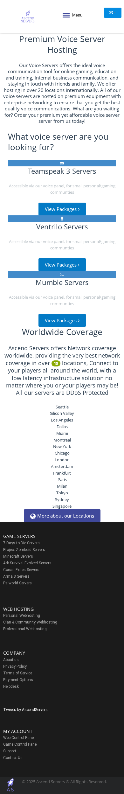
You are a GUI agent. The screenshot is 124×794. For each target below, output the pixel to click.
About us (11, 660)
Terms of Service (17, 673)
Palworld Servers (17, 583)
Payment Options (18, 680)
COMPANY (14, 653)
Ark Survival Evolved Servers (27, 563)
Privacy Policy (15, 666)
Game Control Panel (20, 744)
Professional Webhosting (25, 629)
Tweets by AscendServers (25, 709)
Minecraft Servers (18, 556)
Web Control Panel (19, 737)
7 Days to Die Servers (21, 543)
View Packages (61, 209)
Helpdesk (11, 686)
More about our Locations (65, 515)
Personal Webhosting (21, 615)
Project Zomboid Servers (24, 549)
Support (9, 751)
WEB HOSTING (18, 609)
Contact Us (13, 758)
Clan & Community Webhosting (30, 622)
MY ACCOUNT (17, 731)
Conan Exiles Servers (21, 570)
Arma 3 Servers (16, 576)
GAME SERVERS (19, 536)
